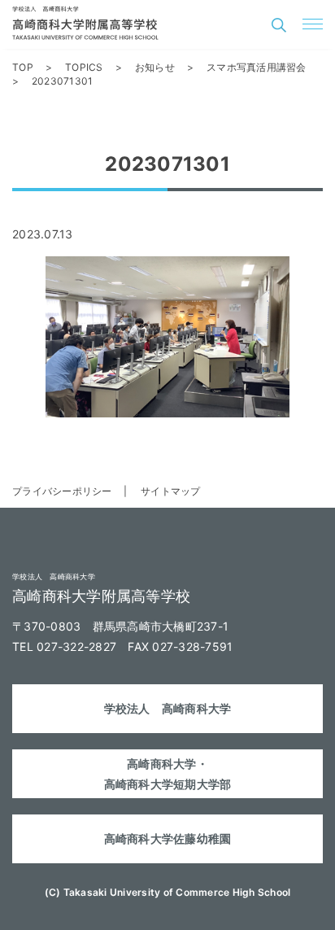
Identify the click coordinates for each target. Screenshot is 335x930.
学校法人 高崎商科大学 (168, 708)
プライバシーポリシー (62, 491)
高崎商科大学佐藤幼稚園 (168, 838)
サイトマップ (171, 491)
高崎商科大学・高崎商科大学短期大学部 (168, 774)
